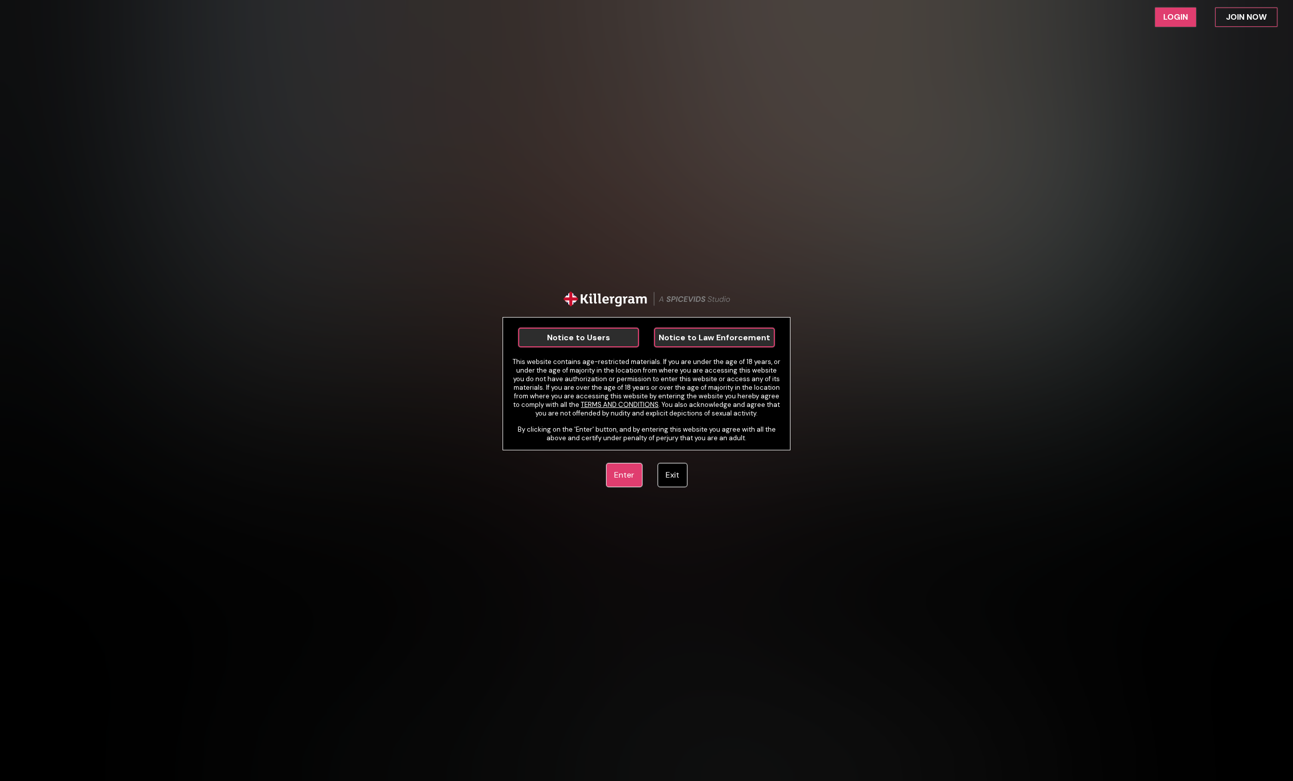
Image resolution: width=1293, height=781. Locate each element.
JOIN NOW (1246, 17)
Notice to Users (578, 337)
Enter (624, 475)
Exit (672, 475)
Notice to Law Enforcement (714, 337)
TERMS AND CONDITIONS (620, 404)
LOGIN (1175, 17)
